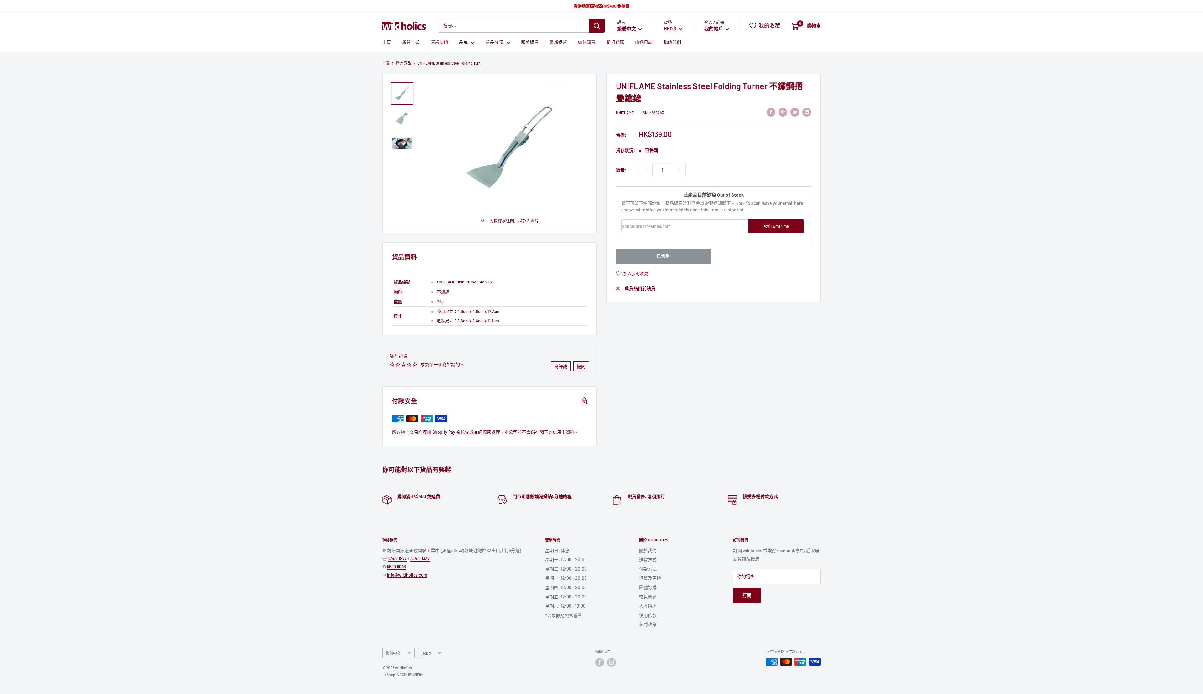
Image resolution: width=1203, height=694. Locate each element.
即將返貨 (530, 42)
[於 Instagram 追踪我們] (611, 662)
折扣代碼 (615, 42)
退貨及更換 (650, 578)
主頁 (386, 42)
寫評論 (560, 366)
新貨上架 (410, 42)
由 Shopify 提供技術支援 (402, 674)
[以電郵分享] (806, 111)
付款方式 (648, 569)
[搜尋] (597, 26)
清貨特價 (439, 42)
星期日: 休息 (557, 550)
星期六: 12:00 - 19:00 (565, 606)
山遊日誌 (644, 42)
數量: (621, 170)
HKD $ (426, 653)
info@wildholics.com (407, 574)
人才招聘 (648, 606)
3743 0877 (397, 558)
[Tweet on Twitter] (794, 111)
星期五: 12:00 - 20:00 (566, 596)
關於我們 (648, 550)
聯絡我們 (672, 42)
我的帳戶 (714, 29)
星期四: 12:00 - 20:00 (566, 587)
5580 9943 (396, 566)
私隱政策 (648, 624)
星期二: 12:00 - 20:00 (566, 569)
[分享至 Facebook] (771, 111)
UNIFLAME (625, 113)
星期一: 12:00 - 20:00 (566, 559)
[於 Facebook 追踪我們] (599, 662)
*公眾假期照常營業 (563, 615)
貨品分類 (494, 42)
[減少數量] (645, 170)
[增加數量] (678, 170)
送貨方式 (648, 559)
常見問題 (648, 596)
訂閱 (746, 595)
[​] (783, 111)
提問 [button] (581, 366)
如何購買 (587, 42)
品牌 (463, 42)
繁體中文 (393, 653)
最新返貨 (558, 42)
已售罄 (663, 256)
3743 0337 (420, 558)
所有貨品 (403, 63)
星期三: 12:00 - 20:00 (566, 578)
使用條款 (648, 615)
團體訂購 (648, 587)
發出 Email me (776, 226)
